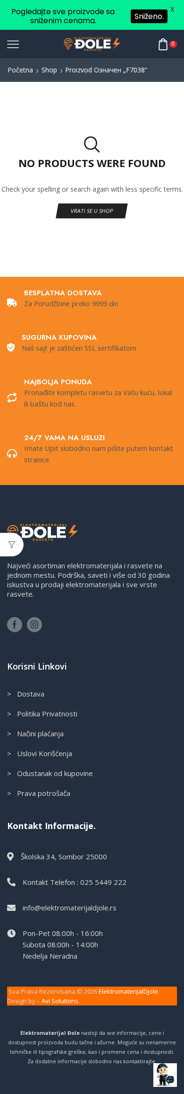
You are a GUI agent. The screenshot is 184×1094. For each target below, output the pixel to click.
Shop (49, 69)
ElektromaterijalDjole (128, 991)
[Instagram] (34, 624)
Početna (20, 69)
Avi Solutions (60, 1001)
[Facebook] (14, 624)
